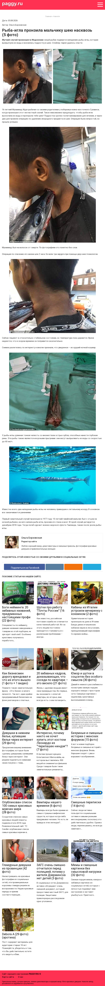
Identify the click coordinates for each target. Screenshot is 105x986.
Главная (48, 16)
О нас (20, 977)
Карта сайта (8, 977)
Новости (56, 16)
